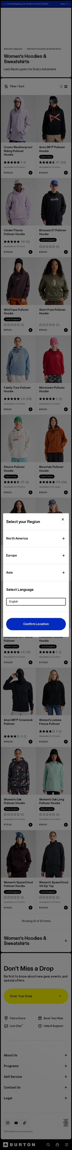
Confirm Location (36, 623)
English (13, 601)
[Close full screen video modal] (63, 519)
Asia (9, 572)
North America (17, 538)
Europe (11, 555)
